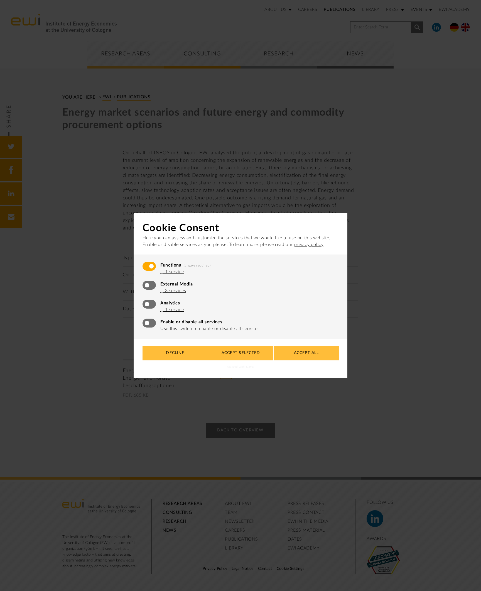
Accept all (306, 353)
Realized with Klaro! (240, 366)
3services (173, 291)
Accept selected (241, 353)
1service (172, 272)
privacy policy (308, 244)
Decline (175, 353)
